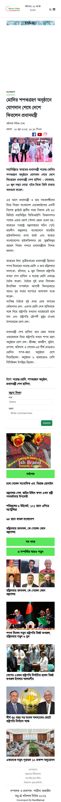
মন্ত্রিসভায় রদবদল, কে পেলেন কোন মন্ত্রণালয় (25, 530)
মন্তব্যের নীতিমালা (33, 773)
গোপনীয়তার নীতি (33, 778)
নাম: (11, 397)
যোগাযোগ (33, 769)
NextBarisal (38, 800)
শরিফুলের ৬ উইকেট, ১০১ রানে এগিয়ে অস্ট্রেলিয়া (27, 507)
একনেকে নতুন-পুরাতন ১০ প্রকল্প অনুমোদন (30, 760)
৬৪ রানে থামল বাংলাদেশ (20, 519)
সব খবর (30, 542)
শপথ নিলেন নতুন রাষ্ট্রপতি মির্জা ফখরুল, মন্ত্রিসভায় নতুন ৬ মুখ (28, 634)
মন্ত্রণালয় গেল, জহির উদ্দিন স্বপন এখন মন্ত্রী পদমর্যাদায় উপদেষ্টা (29, 494)
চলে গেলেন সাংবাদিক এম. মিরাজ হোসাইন (29, 483)
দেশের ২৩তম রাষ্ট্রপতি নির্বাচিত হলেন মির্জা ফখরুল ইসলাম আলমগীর (30, 677)
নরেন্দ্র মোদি (19, 379)
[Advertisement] (30, 58)
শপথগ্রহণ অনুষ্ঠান (37, 379)
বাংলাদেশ (10, 92)
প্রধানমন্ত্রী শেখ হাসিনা (18, 384)
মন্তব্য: (11, 408)
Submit (46, 423)
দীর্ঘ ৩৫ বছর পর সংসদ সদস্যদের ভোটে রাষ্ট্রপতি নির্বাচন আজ (28, 719)
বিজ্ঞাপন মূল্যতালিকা (33, 782)
